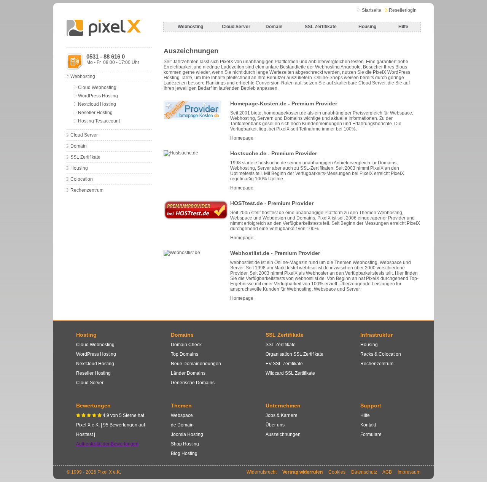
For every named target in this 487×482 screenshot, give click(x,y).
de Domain (182, 425)
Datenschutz (364, 472)
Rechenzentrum (86, 190)
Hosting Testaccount (99, 121)
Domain (274, 26)
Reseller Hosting (95, 112)
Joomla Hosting (187, 434)
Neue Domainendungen (196, 363)
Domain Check (186, 344)
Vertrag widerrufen (302, 472)
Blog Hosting (184, 453)
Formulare (371, 434)
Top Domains (184, 354)
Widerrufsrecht (262, 472)
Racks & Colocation (380, 354)
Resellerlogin (403, 10)
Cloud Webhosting (97, 87)
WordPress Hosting (98, 96)
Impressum (409, 472)
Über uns (275, 425)
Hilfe (403, 26)
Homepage (241, 138)
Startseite (371, 10)
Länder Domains (188, 373)
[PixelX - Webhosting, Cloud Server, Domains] (104, 34)
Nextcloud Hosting (97, 104)
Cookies (336, 472)
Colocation (81, 179)
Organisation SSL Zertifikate (294, 354)
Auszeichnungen (283, 434)
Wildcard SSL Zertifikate (290, 373)
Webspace (182, 415)
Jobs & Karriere (282, 415)
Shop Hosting (185, 444)
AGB (387, 472)
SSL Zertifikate (321, 26)
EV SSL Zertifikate (284, 363)
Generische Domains (193, 382)
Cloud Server (236, 26)
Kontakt (368, 425)
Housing (367, 26)
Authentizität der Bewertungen (107, 444)
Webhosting (190, 26)
